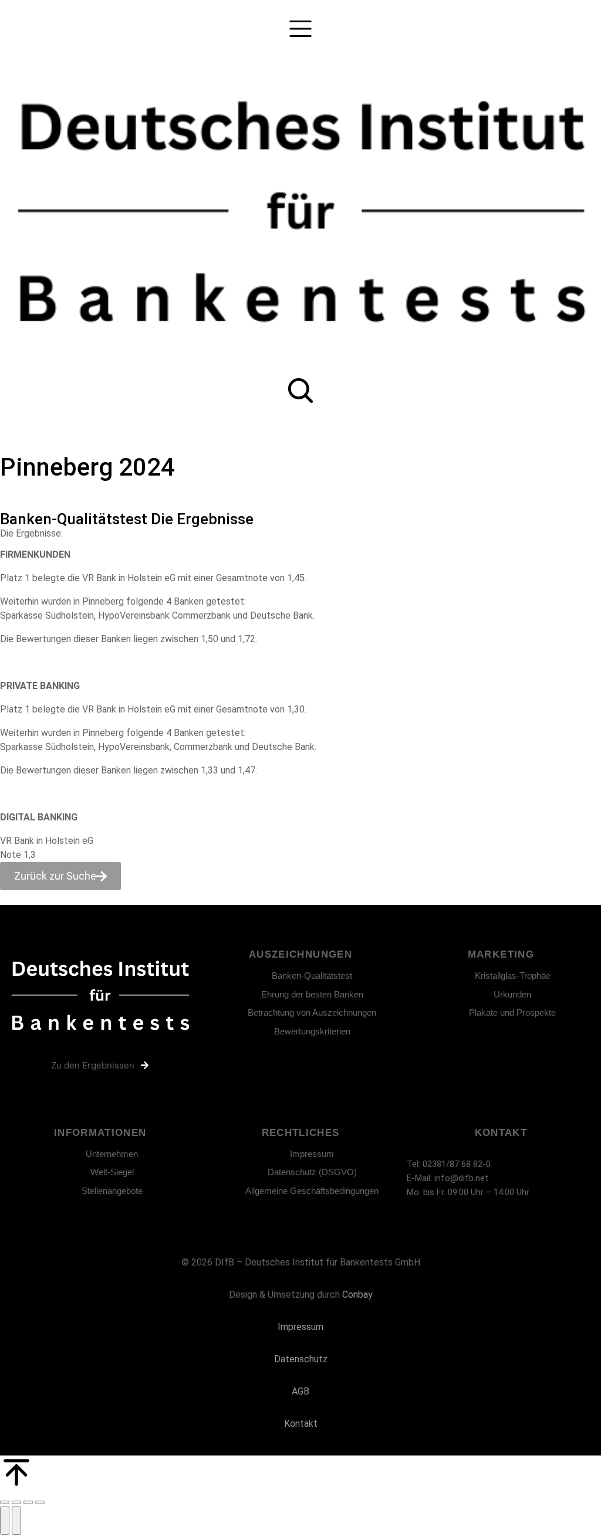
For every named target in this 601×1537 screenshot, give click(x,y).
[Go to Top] (300, 1473)
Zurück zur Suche (55, 876)
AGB (300, 1391)
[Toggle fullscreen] (28, 1502)
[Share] (16, 1502)
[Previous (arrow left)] (4, 1521)
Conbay (357, 1294)
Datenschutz (300, 1359)
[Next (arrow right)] (16, 1521)
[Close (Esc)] (4, 1502)
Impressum (300, 1326)
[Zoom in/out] (40, 1502)
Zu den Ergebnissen (92, 1065)
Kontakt (301, 1423)
